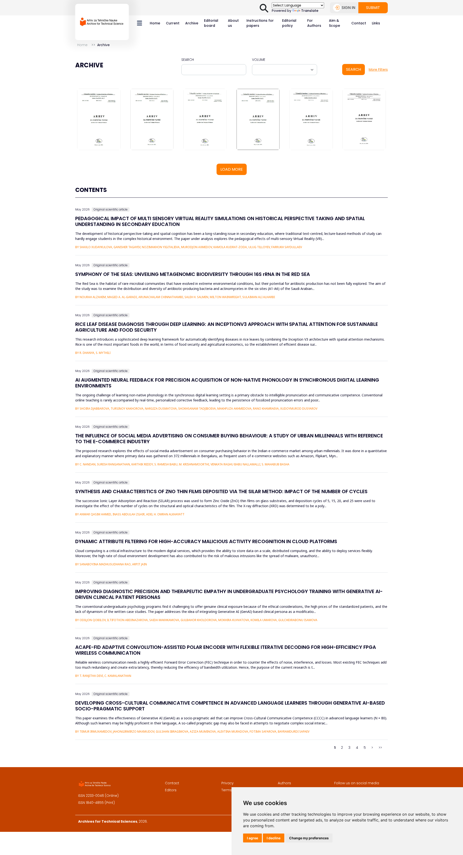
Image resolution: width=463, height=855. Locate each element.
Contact (358, 23)
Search (187, 59)
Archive (191, 23)
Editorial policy (289, 23)
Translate (309, 10)
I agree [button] (252, 838)
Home (155, 23)
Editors (171, 790)
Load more (231, 169)
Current (172, 23)
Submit (373, 7)
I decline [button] (273, 838)
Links (376, 23)
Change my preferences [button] (309, 838)
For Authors (314, 23)
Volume (258, 59)
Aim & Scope (334, 23)
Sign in (348, 7)
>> (380, 747)
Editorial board (211, 23)
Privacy (227, 783)
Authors (284, 783)
